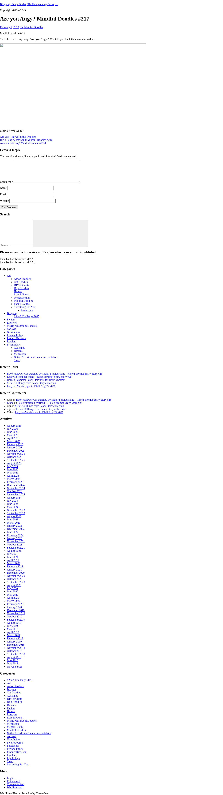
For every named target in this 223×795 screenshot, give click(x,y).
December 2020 (16, 572)
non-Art (11, 328)
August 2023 (14, 516)
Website (4, 200)
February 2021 (15, 566)
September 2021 (16, 547)
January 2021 (14, 569)
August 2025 (14, 463)
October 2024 (14, 491)
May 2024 (12, 506)
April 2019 (13, 632)
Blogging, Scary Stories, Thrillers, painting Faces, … (29, 4)
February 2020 (15, 604)
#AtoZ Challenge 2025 (26, 316)
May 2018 (12, 663)
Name (3, 187)
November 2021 (16, 541)
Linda (10, 402)
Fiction (11, 319)
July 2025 (12, 466)
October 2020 (14, 578)
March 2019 (13, 635)
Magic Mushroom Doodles (22, 325)
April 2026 (13, 438)
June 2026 (12, 431)
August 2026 (14, 425)
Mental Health (22, 297)
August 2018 (14, 657)
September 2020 (16, 582)
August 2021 (14, 550)
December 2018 (16, 644)
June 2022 (12, 532)
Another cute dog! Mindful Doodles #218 (23, 143)
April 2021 (13, 560)
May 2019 (12, 629)
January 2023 (14, 525)
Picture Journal (22, 303)
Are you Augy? (8, 136)
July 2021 (12, 553)
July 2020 (12, 588)
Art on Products (22, 278)
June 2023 (12, 519)
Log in (10, 778)
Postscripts (27, 310)
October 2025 (14, 456)
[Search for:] (16, 245)
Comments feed (15, 784)
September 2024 (16, 494)
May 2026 (12, 434)
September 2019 (16, 619)
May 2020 (12, 594)
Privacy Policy (15, 335)
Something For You (24, 307)
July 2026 (12, 428)
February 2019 (15, 638)
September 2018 (16, 654)
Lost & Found (21, 294)
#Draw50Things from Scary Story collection (31, 383)
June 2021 (12, 557)
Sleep (17, 360)
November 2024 (16, 488)
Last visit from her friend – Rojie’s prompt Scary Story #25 (39, 376)
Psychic (11, 341)
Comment (6, 181)
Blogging (12, 313)
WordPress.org (15, 787)
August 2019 (14, 622)
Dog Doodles (21, 288)
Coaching (19, 347)
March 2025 (13, 478)
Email (3, 194)
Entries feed (13, 781)
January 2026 (14, 447)
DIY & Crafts (21, 285)
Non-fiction (13, 332)
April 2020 (13, 597)
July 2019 (12, 625)
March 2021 (13, 563)
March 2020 (13, 600)
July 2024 (12, 500)
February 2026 (15, 444)
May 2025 (12, 472)
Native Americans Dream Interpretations (36, 357)
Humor (18, 291)
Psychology (13, 344)
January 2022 (14, 538)
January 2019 (14, 641)
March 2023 (13, 522)
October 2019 (14, 616)
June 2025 (12, 469)
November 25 (14, 666)
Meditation (20, 353)
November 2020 (16, 575)
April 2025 (13, 475)
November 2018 (16, 647)
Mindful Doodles (33, 27)
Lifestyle (12, 322)
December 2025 (16, 450)
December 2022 (16, 528)
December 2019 (16, 610)
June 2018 (12, 660)
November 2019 (16, 613)
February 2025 (15, 481)
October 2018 (14, 650)
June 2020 (12, 591)
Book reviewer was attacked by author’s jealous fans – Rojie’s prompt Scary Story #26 (54, 373)
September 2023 (16, 513)
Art (9, 275)
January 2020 (14, 607)
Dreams (18, 350)
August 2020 (14, 585)
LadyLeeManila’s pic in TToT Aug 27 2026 (31, 386)
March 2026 (13, 441)
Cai (22, 27)
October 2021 (14, 544)
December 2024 (16, 485)
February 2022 (15, 535)
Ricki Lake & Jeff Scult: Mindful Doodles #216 (26, 139)
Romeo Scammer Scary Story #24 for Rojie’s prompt (36, 379)
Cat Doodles (21, 281)
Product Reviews (16, 338)
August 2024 (14, 497)
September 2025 (16, 460)
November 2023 (16, 510)
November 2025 (16, 453)
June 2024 (12, 503)
